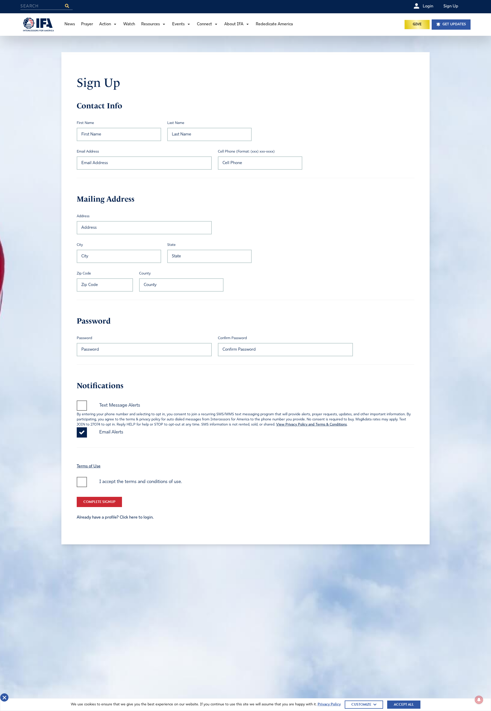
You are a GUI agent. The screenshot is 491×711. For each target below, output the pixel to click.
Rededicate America (274, 24)
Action (105, 24)
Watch (129, 24)
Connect (204, 24)
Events (178, 24)
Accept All (404, 704)
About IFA (233, 24)
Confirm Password (232, 338)
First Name (85, 123)
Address (83, 216)
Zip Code (84, 274)
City (80, 245)
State (171, 245)
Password (84, 338)
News (69, 24)
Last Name (175, 123)
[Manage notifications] (479, 700)
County (145, 274)
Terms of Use (89, 466)
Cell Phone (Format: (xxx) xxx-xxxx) (246, 152)
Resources (150, 24)
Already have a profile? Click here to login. (115, 517)
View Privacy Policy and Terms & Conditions (311, 425)
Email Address (88, 152)
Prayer (87, 24)
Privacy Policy (329, 704)
